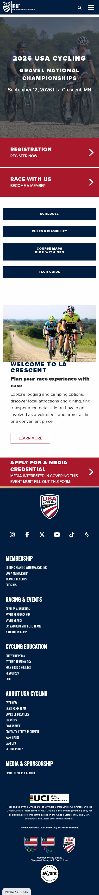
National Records (16, 632)
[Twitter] (42, 535)
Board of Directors (17, 714)
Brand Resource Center (20, 773)
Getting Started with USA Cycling (26, 568)
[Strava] (86, 535)
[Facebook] (27, 535)
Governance (13, 726)
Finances (11, 720)
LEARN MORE (30, 438)
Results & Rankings (18, 609)
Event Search (14, 620)
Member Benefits (16, 579)
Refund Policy (14, 749)
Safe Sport (12, 738)
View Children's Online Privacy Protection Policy (49, 827)
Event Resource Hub (18, 615)
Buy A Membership (17, 573)
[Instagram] (12, 535)
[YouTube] (57, 535)
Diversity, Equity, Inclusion (22, 732)
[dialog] (16, 891)
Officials (11, 585)
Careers (11, 743)
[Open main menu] (91, 7)
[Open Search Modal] (79, 8)
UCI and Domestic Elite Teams (23, 626)
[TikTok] (71, 535)
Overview (11, 703)
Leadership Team (16, 709)
